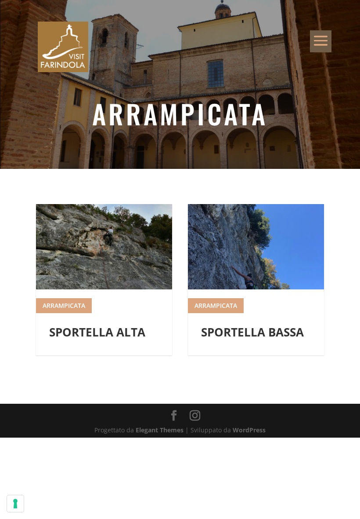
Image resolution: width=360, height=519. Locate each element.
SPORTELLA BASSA (252, 332)
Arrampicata (64, 305)
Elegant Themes (160, 430)
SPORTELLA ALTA (97, 332)
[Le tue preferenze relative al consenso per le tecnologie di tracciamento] (15, 503)
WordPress (249, 430)
